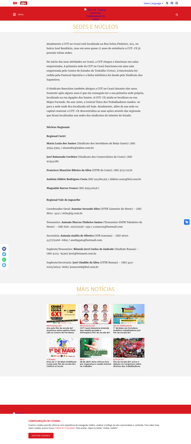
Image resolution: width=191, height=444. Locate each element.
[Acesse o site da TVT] (15, 3)
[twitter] (167, 3)
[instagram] (176, 3)
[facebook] (171, 3)
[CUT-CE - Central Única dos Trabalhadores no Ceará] (95, 14)
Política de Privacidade (65, 428)
